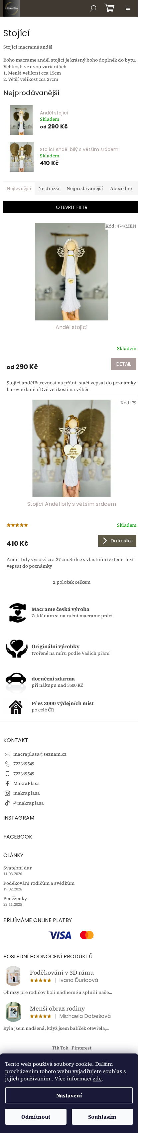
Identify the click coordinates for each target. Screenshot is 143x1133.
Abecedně (121, 188)
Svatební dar (17, 868)
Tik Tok (60, 1047)
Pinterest (81, 1047)
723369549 (23, 763)
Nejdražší (49, 188)
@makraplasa (28, 803)
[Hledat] (93, 8)
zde (97, 1078)
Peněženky (15, 898)
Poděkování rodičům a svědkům (38, 883)
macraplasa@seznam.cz (40, 754)
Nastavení (69, 1095)
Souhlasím (102, 1116)
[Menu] (128, 8)
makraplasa (26, 793)
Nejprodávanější (85, 188)
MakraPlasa (26, 783)
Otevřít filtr (71, 207)
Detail (123, 364)
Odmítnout (35, 1116)
